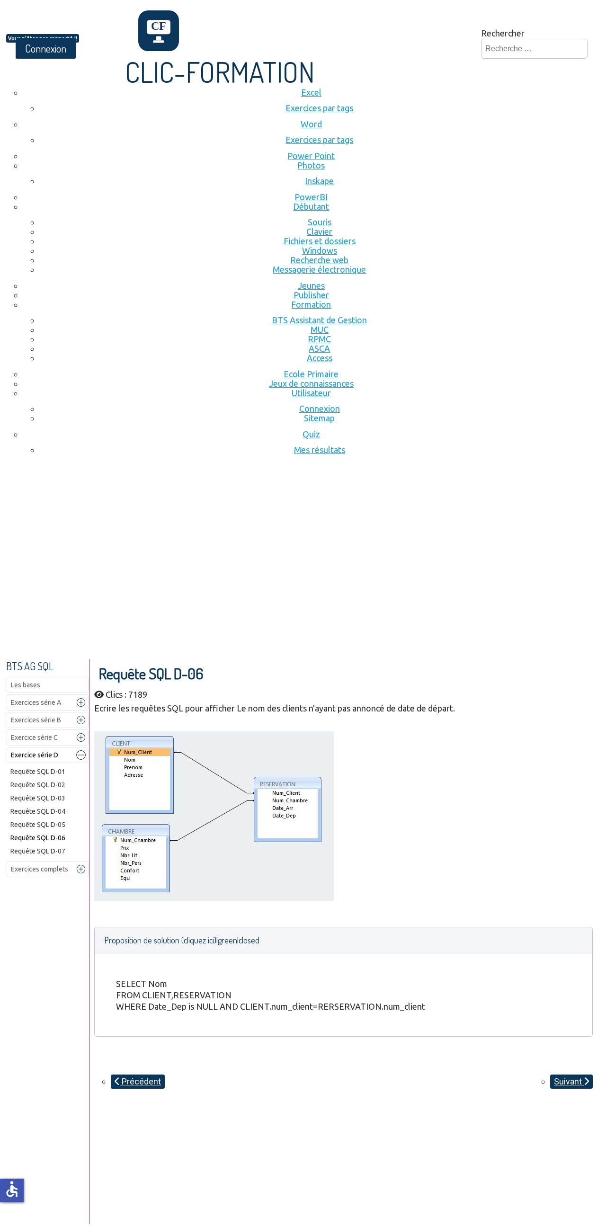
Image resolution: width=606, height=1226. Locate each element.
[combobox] (534, 49)
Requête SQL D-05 (37, 824)
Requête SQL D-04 (37, 811)
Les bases (25, 685)
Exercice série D (34, 755)
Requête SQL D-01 (37, 771)
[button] (81, 702)
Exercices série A (36, 702)
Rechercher (503, 33)
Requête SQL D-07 (37, 851)
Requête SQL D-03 (37, 798)
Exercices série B (36, 720)
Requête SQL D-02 (37, 785)
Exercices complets (39, 869)
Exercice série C (34, 737)
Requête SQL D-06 (37, 838)
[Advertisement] (303, 538)
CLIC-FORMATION (220, 71)
